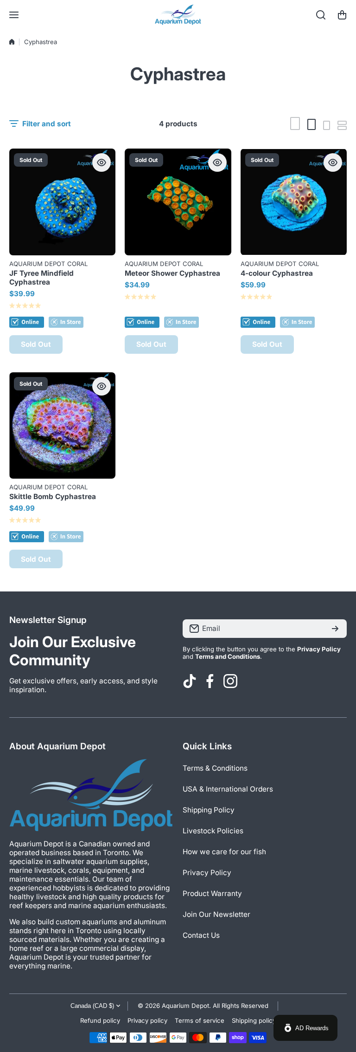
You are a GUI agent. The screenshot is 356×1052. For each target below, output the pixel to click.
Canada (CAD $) (92, 1005)
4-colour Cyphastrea (277, 273)
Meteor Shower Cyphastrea (172, 273)
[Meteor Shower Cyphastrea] (178, 202)
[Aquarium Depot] (178, 15)
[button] (342, 14)
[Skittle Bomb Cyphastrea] (62, 425)
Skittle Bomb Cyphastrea (52, 496)
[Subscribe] (335, 628)
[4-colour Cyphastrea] (294, 202)
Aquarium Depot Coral (48, 263)
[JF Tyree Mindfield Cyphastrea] (62, 202)
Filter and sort (46, 123)
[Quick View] (101, 162)
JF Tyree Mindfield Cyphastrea (41, 277)
